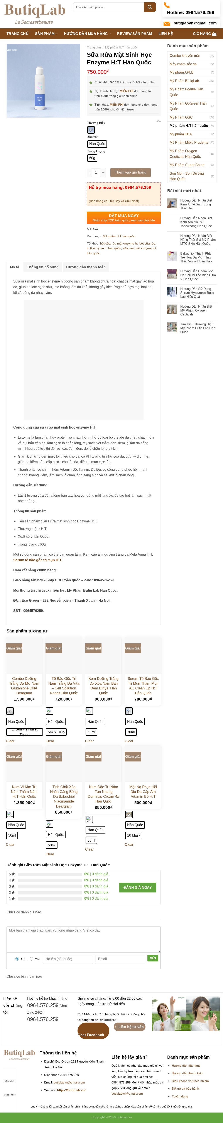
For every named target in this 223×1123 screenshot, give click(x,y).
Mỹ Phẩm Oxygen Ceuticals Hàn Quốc (185, 153)
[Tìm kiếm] (150, 7)
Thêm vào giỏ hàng (130, 172)
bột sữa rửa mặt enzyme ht (119, 243)
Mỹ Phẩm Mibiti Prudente (189, 142)
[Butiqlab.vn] (34, 14)
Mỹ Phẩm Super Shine (187, 165)
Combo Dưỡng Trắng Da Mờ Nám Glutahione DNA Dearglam (24, 686)
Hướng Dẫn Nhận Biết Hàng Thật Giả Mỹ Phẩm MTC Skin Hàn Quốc (198, 239)
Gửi (153, 958)
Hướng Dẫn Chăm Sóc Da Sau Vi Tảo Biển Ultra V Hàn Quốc (198, 275)
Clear (10, 741)
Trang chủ (18, 34)
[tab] (15, 267)
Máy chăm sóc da (183, 64)
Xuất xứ (92, 137)
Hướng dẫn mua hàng (86, 34)
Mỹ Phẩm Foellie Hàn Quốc (186, 92)
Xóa (158, 121)
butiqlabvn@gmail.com (69, 1082)
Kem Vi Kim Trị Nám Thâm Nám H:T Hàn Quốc (24, 792)
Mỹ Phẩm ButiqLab (184, 81)
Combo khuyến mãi (185, 55)
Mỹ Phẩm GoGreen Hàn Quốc (188, 106)
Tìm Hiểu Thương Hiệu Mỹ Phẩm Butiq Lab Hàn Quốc (197, 328)
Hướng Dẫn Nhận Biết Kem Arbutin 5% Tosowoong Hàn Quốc (196, 222)
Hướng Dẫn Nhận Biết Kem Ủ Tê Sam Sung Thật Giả (196, 204)
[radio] (91, 130)
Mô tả (14, 267)
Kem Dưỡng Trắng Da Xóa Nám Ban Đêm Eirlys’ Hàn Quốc (103, 686)
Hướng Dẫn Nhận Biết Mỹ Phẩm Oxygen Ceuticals (196, 310)
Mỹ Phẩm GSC (181, 117)
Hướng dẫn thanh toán (85, 267)
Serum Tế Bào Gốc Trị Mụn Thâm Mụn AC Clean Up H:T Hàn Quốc (143, 686)
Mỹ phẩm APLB (182, 72)
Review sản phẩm (134, 34)
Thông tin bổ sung (43, 267)
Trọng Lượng (96, 151)
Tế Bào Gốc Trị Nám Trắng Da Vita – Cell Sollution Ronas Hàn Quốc (63, 686)
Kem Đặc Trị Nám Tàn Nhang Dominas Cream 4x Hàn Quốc (103, 794)
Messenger (9, 1095)
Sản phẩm (45, 34)
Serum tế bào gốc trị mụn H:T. (37, 560)
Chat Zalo (10, 1081)
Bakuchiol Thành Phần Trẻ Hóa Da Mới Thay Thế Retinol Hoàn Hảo (196, 257)
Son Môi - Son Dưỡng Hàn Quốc (187, 176)
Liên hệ (166, 34)
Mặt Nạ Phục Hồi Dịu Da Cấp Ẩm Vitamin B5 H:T (143, 792)
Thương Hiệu (96, 122)
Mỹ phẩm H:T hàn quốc (189, 125)
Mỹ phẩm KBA (181, 134)
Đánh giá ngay (137, 887)
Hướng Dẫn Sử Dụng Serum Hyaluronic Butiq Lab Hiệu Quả (197, 292)
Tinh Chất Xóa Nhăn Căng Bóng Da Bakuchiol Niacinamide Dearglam (64, 796)
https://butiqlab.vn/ (71, 1090)
